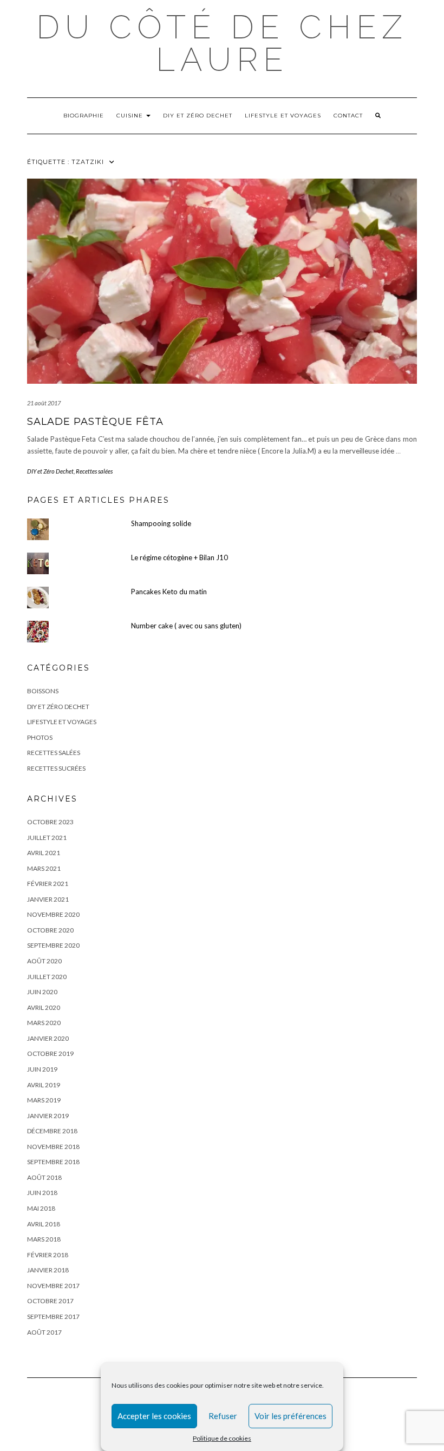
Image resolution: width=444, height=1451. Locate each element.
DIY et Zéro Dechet (197, 115)
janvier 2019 (48, 1116)
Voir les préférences (290, 1416)
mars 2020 (44, 1023)
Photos (40, 737)
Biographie (83, 115)
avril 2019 (43, 1085)
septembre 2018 (53, 1162)
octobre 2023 (50, 822)
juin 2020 (42, 992)
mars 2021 (44, 868)
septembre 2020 (53, 945)
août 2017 (44, 1332)
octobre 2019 (50, 1053)
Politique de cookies (222, 1438)
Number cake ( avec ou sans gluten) (186, 625)
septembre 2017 (53, 1316)
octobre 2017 (50, 1301)
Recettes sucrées (56, 768)
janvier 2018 (48, 1270)
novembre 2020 (53, 914)
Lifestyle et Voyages (283, 115)
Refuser (222, 1416)
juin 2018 (42, 1193)
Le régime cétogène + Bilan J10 (179, 557)
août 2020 (44, 961)
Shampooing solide (161, 523)
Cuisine (130, 115)
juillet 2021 (47, 837)
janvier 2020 (48, 1038)
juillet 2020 (47, 977)
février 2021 (47, 883)
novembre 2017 (53, 1286)
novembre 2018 (53, 1147)
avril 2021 (43, 853)
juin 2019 (42, 1069)
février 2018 (47, 1255)
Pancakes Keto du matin (169, 591)
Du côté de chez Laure (222, 43)
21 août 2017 (44, 402)
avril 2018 (43, 1224)
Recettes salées (94, 471)
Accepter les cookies (154, 1416)
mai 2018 (41, 1208)
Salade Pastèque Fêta (95, 422)
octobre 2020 (50, 930)
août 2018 (44, 1177)
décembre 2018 (52, 1131)
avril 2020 (43, 1007)
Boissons (42, 691)
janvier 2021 (48, 899)
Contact (348, 115)
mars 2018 (44, 1239)
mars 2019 (44, 1100)
